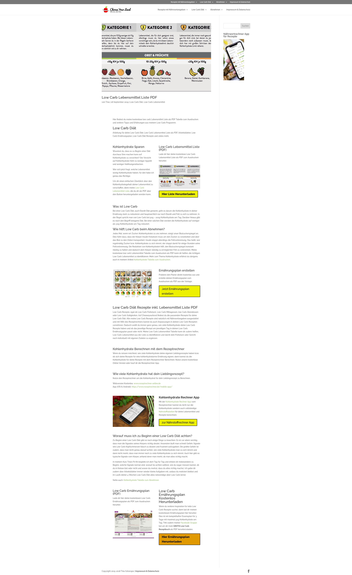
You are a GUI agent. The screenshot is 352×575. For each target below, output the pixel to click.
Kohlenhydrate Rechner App (178, 402)
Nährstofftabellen (166, 412)
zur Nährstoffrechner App (178, 422)
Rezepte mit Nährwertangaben (183, 2)
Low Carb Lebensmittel (154, 102)
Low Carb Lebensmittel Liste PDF (129, 97)
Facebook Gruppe (189, 523)
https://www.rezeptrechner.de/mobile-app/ (152, 387)
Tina (107, 102)
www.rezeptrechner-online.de (147, 383)
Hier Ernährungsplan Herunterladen (175, 539)
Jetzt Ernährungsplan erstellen (175, 291)
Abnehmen (220, 2)
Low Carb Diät (205, 2)
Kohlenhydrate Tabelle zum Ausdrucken (152, 260)
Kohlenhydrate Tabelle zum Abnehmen (141, 480)
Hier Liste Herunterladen (178, 194)
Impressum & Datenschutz (240, 2)
